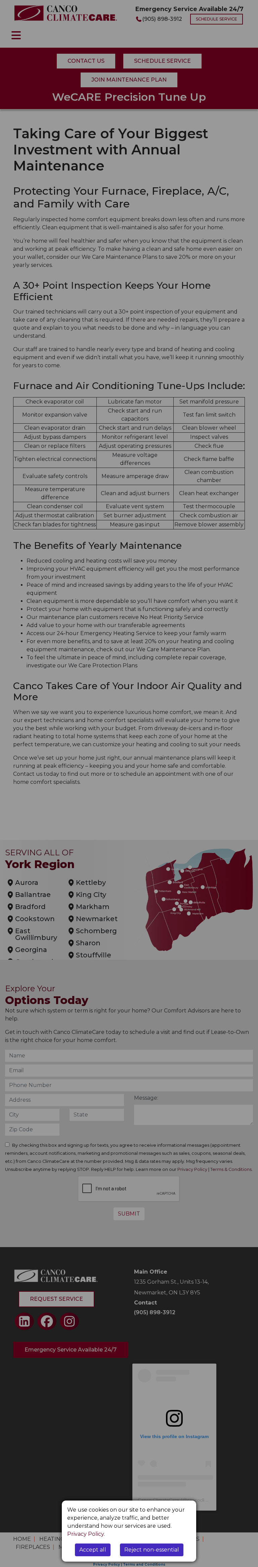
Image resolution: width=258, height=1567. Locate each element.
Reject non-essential (151, 1550)
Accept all (92, 1550)
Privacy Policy (85, 1534)
